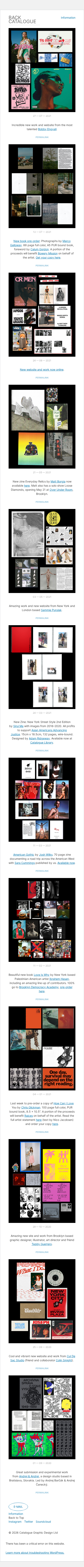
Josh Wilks (46, 854)
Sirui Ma (18, 726)
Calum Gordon (39, 249)
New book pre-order (26, 241)
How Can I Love (64, 1103)
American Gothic (23, 854)
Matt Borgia (58, 481)
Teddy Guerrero (42, 1244)
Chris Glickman (30, 1107)
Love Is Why (41, 974)
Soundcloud (43, 1521)
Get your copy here (48, 257)
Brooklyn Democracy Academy (39, 987)
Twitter (28, 1521)
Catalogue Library (41, 742)
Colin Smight (64, 1360)
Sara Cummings (25, 862)
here (27, 485)
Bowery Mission (48, 253)
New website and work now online (41, 369)
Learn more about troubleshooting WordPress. (35, 1552)
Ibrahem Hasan (59, 978)
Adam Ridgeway (39, 738)
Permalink (42, 137)
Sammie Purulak (51, 610)
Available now (66, 862)
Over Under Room (61, 489)
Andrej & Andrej (29, 1476)
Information (68, 17)
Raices (28, 1115)
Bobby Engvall (47, 129)
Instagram (15, 1521)
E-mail (18, 1506)
